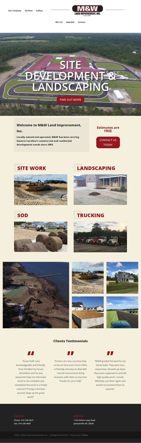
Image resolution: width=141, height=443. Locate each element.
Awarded (70, 22)
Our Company (14, 11)
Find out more (70, 99)
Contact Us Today (108, 142)
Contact (81, 22)
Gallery (39, 11)
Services (28, 11)
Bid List (59, 22)
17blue (84, 435)
